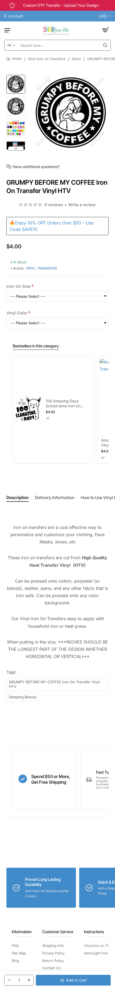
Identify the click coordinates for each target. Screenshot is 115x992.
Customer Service (57, 931)
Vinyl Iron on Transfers (47, 59)
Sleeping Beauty (23, 697)
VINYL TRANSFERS (41, 268)
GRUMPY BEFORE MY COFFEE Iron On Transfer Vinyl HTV (54, 684)
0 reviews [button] (53, 204)
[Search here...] (105, 45)
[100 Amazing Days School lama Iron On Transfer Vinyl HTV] (28, 410)
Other (76, 59)
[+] (28, 980)
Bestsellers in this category (36, 345)
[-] (9, 980)
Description (17, 497)
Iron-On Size (18, 286)
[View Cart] (105, 30)
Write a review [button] (81, 204)
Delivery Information (54, 497)
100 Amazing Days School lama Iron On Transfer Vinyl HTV (63, 404)
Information (22, 931)
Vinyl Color (16, 312)
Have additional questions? (36, 167)
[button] (16, 77)
